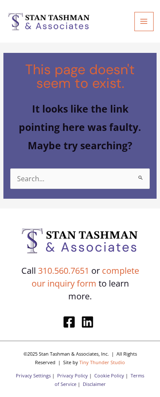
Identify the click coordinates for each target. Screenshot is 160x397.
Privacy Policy (72, 375)
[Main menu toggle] (144, 21)
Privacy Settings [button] (33, 375)
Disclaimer (94, 384)
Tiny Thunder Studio (102, 362)
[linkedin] (89, 322)
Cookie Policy (109, 375)
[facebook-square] (71, 322)
